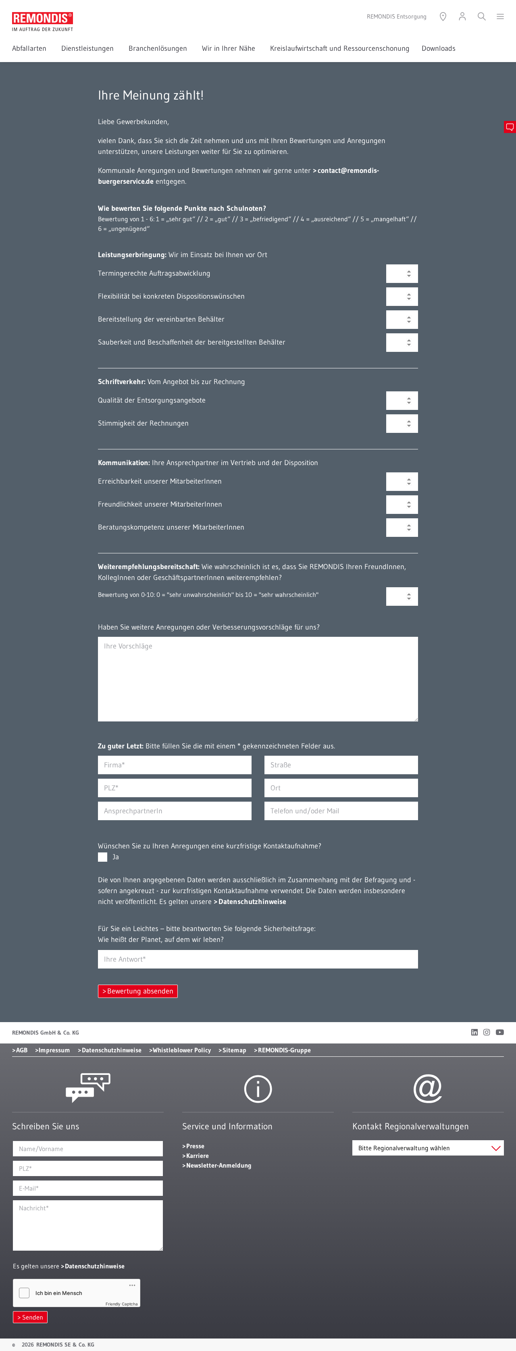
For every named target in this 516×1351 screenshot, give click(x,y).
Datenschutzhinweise (252, 901)
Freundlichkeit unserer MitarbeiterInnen (160, 504)
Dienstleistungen (89, 48)
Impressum (54, 1050)
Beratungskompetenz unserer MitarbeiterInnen (171, 527)
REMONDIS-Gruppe (284, 1050)
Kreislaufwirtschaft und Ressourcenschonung (340, 48)
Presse (195, 1146)
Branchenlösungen (159, 48)
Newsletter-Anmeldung (219, 1165)
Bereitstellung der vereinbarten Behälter (161, 319)
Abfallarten (30, 48)
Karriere (197, 1155)
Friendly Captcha (122, 1303)
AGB (21, 1050)
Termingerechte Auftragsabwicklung (154, 273)
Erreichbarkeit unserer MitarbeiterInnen (160, 481)
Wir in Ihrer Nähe (230, 48)
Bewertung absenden (140, 991)
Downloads (439, 48)
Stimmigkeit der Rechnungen (143, 423)
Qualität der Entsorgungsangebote (152, 400)
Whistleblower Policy (182, 1050)
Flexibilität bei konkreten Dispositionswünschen (171, 296)
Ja (114, 856)
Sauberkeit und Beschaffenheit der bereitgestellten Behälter (191, 342)
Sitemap (234, 1050)
